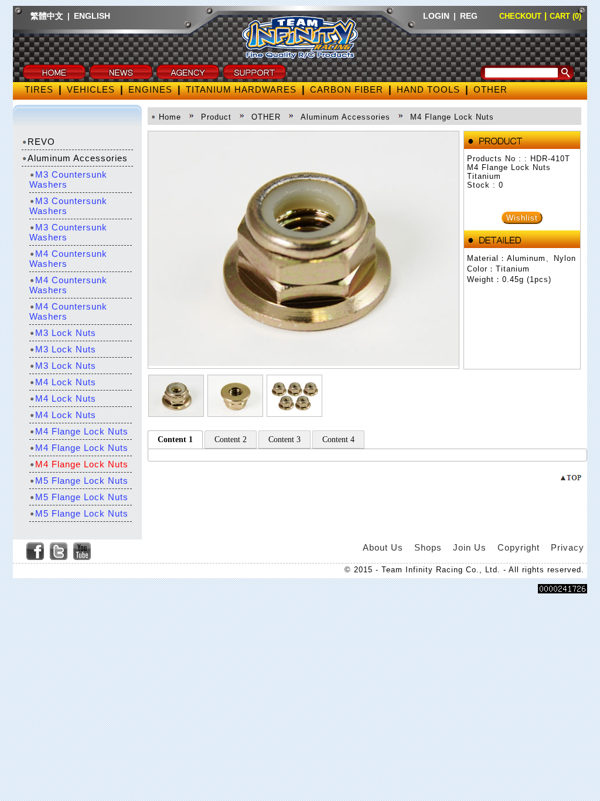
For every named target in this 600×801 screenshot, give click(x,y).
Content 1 (175, 439)
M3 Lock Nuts (65, 333)
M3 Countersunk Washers (68, 179)
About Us (383, 547)
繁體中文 (46, 16)
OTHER (490, 89)
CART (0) (565, 16)
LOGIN (436, 16)
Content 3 (284, 439)
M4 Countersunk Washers (68, 259)
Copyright (518, 547)
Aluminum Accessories (78, 158)
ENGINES (150, 89)
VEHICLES (91, 89)
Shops (428, 547)
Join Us (469, 547)
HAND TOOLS (428, 89)
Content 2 (230, 439)
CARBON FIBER (346, 89)
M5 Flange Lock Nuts (81, 481)
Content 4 (338, 439)
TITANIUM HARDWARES (241, 89)
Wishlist (522, 217)
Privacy (567, 547)
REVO (41, 142)
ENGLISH (92, 16)
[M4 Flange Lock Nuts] (303, 363)
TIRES (39, 89)
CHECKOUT (520, 16)
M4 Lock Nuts (65, 382)
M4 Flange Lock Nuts (81, 431)
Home (170, 117)
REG (469, 16)
